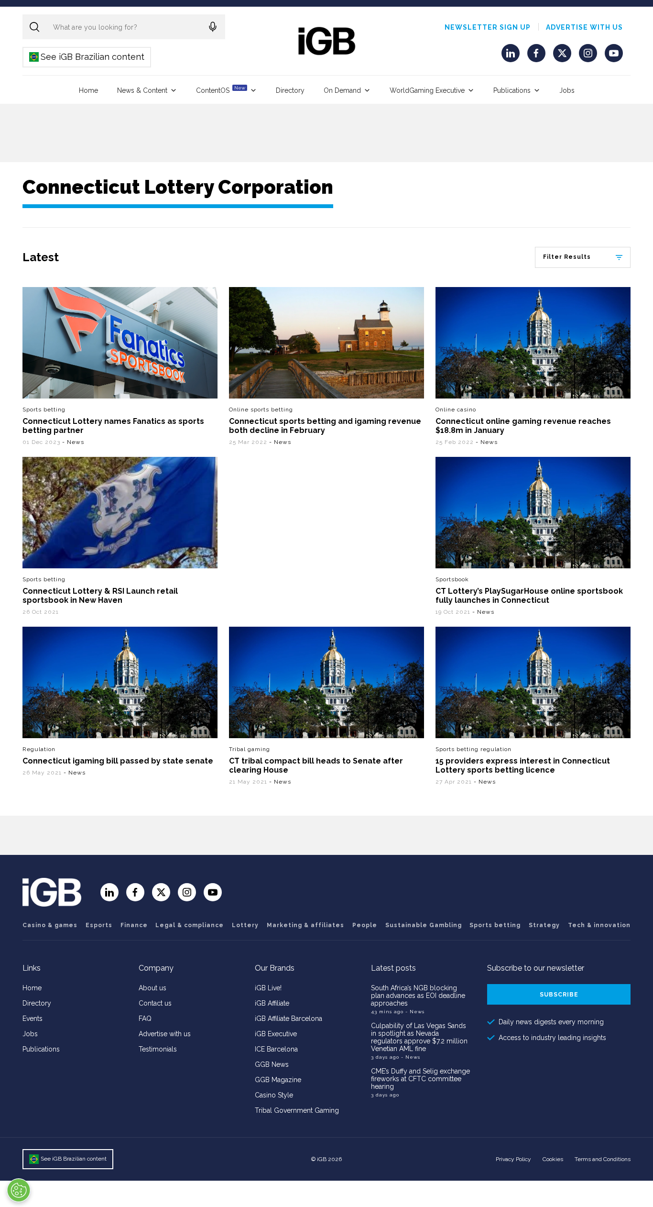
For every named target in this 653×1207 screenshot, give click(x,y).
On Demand (342, 90)
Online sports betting (261, 409)
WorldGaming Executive (427, 90)
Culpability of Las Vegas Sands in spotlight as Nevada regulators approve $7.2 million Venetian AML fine (419, 1037)
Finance (134, 925)
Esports (99, 925)
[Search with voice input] (212, 27)
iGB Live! (268, 988)
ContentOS (220, 89)
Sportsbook (452, 579)
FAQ (145, 1018)
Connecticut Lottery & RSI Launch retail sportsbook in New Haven (100, 596)
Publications (512, 90)
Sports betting (43, 409)
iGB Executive (276, 1034)
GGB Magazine (278, 1080)
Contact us (155, 1003)
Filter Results (567, 257)
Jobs (567, 90)
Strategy (544, 925)
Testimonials (158, 1049)
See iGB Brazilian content (87, 57)
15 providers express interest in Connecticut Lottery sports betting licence (522, 765)
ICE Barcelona (276, 1049)
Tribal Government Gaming (297, 1110)
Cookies (553, 1159)
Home (88, 90)
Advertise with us (584, 27)
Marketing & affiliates (305, 925)
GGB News (272, 1064)
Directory (290, 90)
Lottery (245, 925)
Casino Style (274, 1095)
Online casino (455, 409)
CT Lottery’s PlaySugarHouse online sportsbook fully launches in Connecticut (529, 596)
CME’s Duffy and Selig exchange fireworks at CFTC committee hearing (420, 1078)
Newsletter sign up (488, 27)
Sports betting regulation (473, 749)
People (364, 925)
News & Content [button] (142, 90)
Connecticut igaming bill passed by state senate (117, 760)
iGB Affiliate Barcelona (288, 1018)
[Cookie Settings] (19, 1190)
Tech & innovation (599, 925)
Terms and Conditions (603, 1159)
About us (152, 988)
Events (32, 1018)
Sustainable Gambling (423, 925)
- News (73, 442)
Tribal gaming (249, 749)
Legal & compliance (189, 925)
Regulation (38, 749)
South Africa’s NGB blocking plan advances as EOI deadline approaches (418, 995)
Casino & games (49, 925)
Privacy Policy (513, 1159)
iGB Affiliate (272, 1003)
